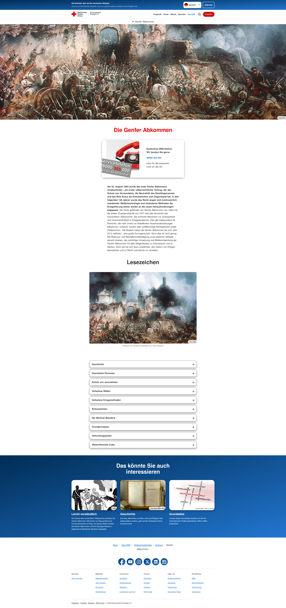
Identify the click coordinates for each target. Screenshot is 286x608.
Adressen (147, 578)
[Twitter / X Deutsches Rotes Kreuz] (147, 561)
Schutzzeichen (99, 408)
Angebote (157, 14)
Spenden (182, 14)
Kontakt (147, 583)
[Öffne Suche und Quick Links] (199, 14)
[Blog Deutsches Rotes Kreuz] (164, 561)
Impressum (196, 591)
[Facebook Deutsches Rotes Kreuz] (121, 561)
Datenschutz (197, 587)
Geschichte (98, 364)
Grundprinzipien (100, 426)
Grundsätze (176, 514)
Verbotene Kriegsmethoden (106, 399)
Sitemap (147, 587)
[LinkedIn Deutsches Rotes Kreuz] (155, 561)
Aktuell (173, 14)
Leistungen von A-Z (127, 591)
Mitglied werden (102, 578)
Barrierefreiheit (198, 583)
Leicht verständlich (84, 514)
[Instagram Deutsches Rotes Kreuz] (138, 561)
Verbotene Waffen (101, 391)
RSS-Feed (148, 591)
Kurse (166, 14)
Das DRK (191, 14)
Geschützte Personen (103, 373)
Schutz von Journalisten (105, 382)
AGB (194, 578)
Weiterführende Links (103, 444)
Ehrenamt (99, 587)
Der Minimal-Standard (103, 417)
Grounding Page (174, 591)
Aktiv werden (101, 583)
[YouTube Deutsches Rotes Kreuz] (130, 561)
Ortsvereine (172, 587)
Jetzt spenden (77, 578)
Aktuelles (123, 587)
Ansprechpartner (174, 578)
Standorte (171, 583)
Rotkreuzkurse (125, 583)
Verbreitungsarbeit (102, 435)
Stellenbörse (101, 591)
